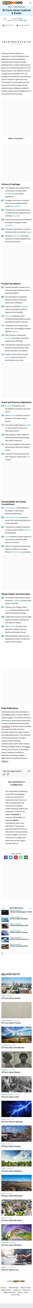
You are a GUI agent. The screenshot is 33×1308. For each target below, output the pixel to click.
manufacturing (17, 552)
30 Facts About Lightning (11, 1122)
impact (27, 91)
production (27, 530)
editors (16, 820)
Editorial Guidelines (24, 25)
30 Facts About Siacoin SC (19, 939)
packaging (24, 306)
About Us (4, 1288)
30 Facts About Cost (10, 1270)
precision (8, 338)
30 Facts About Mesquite (11, 1196)
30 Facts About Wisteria (11, 1245)
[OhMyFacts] (13, 3)
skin (28, 457)
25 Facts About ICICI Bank (19, 946)
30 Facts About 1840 (10, 1097)
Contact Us (16, 1290)
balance (8, 357)
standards (15, 814)
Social (7, 537)
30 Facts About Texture (11, 1023)
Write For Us (27, 1290)
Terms (26, 1292)
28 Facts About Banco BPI (19, 925)
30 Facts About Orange (11, 1146)
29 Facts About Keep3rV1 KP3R (21, 912)
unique (7, 610)
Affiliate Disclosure (9, 1292)
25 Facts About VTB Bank (19, 932)
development (16, 206)
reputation (16, 216)
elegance (4, 761)
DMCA (20, 1292)
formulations (10, 194)
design (28, 232)
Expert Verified (9, 25)
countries (16, 600)
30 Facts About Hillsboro (11, 1171)
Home (10, 7)
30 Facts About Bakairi (10, 1072)
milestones (17, 236)
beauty (27, 747)
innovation (9, 225)
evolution (11, 626)
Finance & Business (19, 7)
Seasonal (8, 316)
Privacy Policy (15, 1295)
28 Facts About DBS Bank (19, 919)
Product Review (6, 1290)
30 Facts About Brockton (11, 1220)
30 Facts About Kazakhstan (12, 1048)
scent (11, 415)
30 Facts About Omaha (10, 998)
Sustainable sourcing (13, 517)
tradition (14, 331)
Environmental (10, 508)
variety (9, 406)
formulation (5, 726)
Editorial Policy (13, 1288)
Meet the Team (25, 1288)
